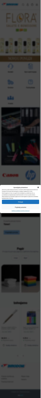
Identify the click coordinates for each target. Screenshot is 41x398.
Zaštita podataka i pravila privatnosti (20, 210)
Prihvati (20, 202)
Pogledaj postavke (20, 207)
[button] (38, 187)
